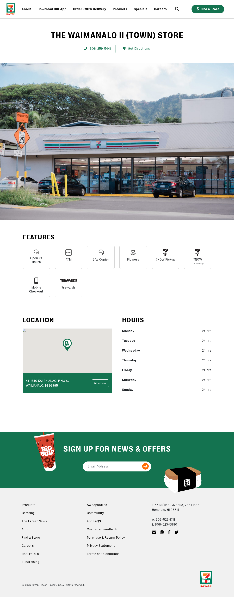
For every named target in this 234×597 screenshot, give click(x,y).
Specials (140, 9)
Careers (160, 9)
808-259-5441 (100, 48)
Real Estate (30, 554)
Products (120, 9)
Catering (28, 513)
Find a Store (31, 537)
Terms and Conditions (103, 554)
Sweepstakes (97, 505)
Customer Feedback (102, 529)
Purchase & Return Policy (106, 537)
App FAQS (94, 521)
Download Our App (52, 9)
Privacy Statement (101, 546)
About (26, 9)
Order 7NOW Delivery (89, 9)
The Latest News (34, 521)
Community (95, 513)
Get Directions (138, 48)
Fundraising (30, 562)
